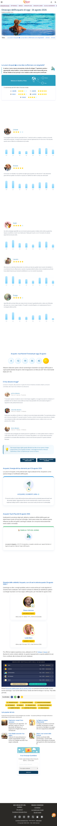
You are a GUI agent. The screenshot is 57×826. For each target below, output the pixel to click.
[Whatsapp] (15, 697)
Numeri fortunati (14, 708)
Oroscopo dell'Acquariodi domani (46, 460)
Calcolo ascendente (49, 6)
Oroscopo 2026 (28, 6)
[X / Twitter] (33, 817)
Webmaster (39, 820)
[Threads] (24, 817)
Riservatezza (32, 820)
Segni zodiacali (44, 708)
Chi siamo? (19, 810)
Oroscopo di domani (27, 702)
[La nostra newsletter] (51, 2)
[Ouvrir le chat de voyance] (54, 815)
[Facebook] (11, 697)
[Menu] (2, 2)
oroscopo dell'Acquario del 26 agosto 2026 (18, 688)
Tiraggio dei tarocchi (45, 705)
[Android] (42, 817)
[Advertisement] (28, 51)
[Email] (21, 697)
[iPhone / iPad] (37, 817)
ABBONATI (28, 772)
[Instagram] (19, 817)
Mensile (21, 6)
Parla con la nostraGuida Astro (28, 460)
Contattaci (37, 808)
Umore (48, 38)
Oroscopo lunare (38, 6)
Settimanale (14, 6)
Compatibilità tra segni (30, 708)
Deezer (45, 652)
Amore (53, 38)
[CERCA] (55, 2)
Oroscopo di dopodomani (43, 702)
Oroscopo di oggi (4, 6)
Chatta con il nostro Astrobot (38, 684)
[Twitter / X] (18, 697)
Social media (37, 812)
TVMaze (39, 652)
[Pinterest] (28, 817)
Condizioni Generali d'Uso (19, 812)
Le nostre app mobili (37, 810)
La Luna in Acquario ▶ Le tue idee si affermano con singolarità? (25, 38)
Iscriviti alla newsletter (19, 684)
